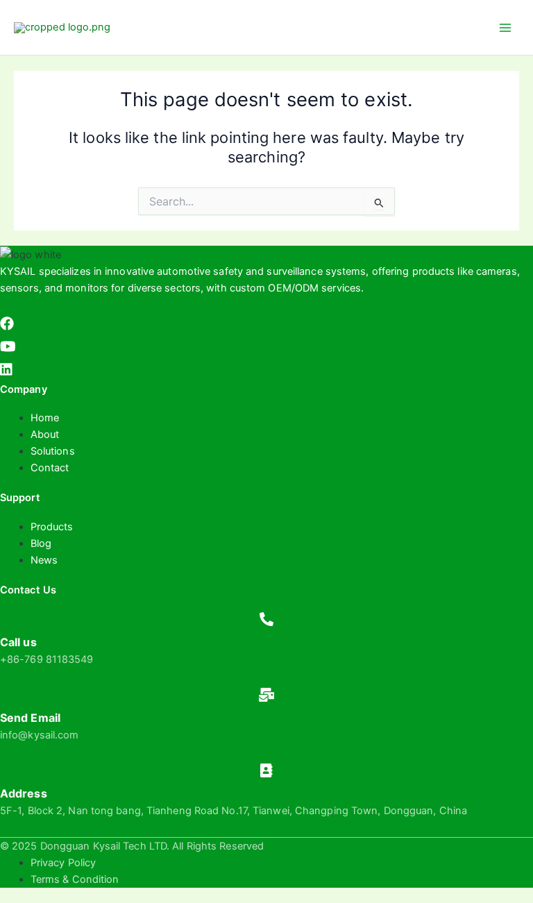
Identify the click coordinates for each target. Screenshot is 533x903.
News (44, 560)
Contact (50, 468)
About (45, 434)
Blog (41, 543)
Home (45, 418)
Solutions (53, 451)
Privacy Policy (63, 862)
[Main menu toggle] (505, 27)
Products (52, 527)
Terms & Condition (75, 879)
